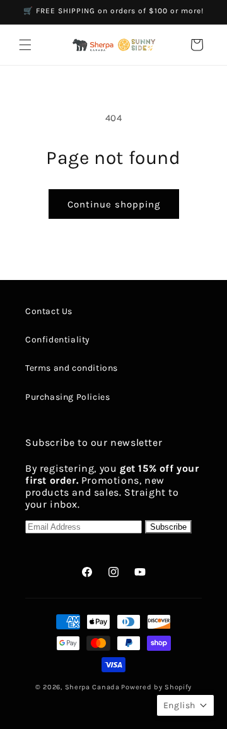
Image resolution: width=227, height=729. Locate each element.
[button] (25, 45)
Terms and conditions (71, 368)
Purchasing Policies (67, 397)
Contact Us (49, 311)
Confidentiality (57, 339)
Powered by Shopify (156, 687)
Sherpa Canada (92, 687)
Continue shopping (113, 204)
